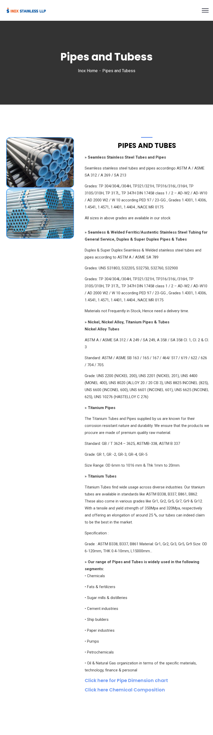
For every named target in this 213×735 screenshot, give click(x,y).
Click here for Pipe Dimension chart (126, 680)
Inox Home (88, 70)
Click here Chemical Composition (125, 689)
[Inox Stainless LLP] (26, 10)
